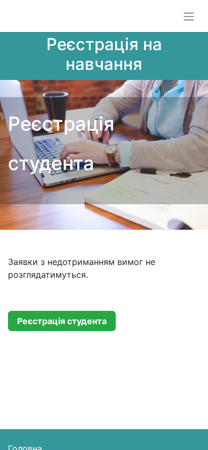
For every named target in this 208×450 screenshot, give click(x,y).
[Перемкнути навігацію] (189, 16)
